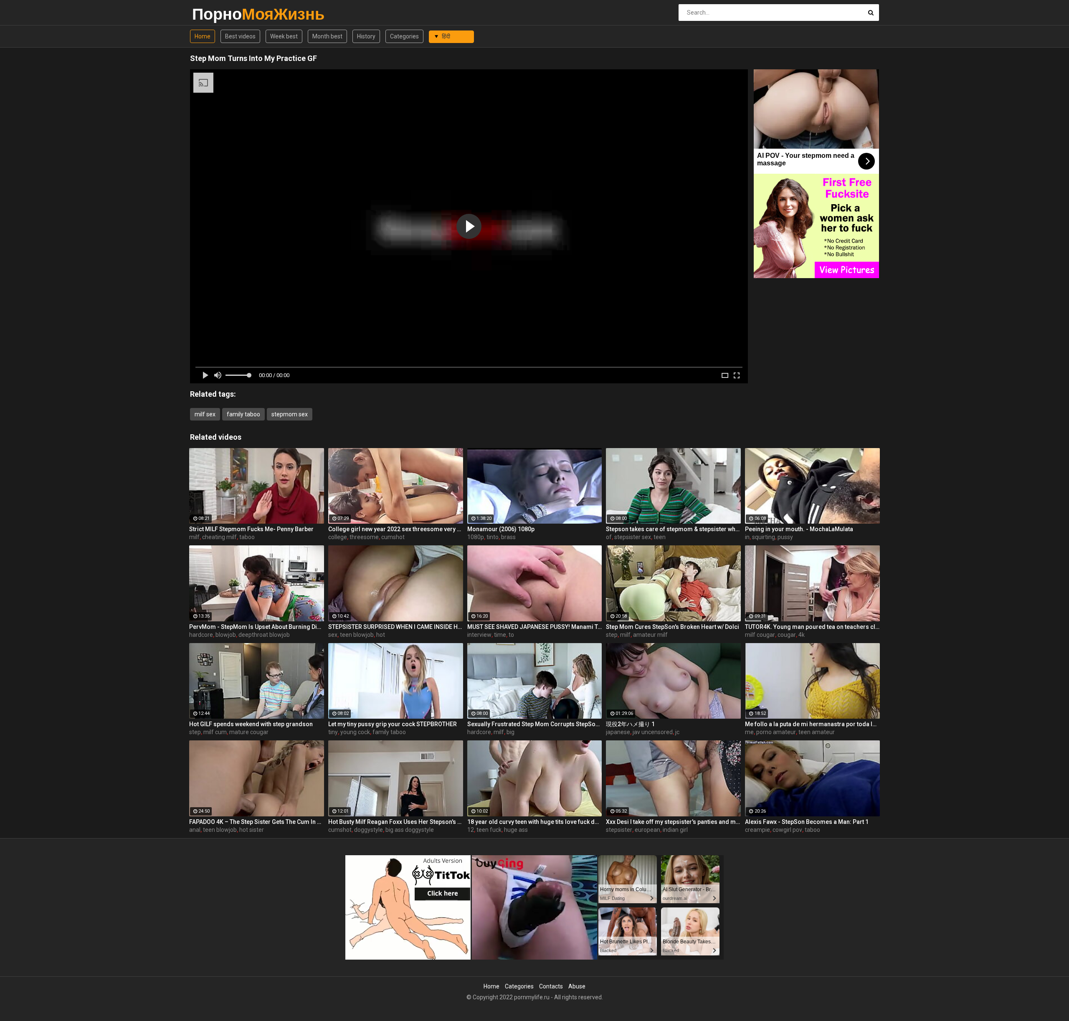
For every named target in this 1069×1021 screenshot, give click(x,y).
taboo (247, 537)
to (511, 634)
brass (508, 537)
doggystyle (368, 829)
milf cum (215, 732)
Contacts (551, 986)
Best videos (240, 36)
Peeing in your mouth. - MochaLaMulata (799, 529)
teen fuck (489, 829)
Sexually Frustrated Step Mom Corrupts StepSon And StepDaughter (534, 724)
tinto (492, 537)
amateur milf (650, 634)
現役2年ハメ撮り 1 (630, 724)
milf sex (205, 414)
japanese (618, 732)
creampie (757, 829)
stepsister (619, 829)
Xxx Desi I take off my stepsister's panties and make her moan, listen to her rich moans (673, 821)
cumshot (393, 537)
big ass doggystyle (409, 829)
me (749, 732)
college (337, 537)
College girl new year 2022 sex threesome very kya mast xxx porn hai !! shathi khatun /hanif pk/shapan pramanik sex (395, 529)
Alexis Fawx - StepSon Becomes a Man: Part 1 (807, 821)
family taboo (243, 414)
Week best (284, 36)
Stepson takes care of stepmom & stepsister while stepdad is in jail (673, 529)
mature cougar (249, 732)
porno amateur (776, 732)
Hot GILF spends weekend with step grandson (251, 724)
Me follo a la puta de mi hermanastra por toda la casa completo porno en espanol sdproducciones (812, 724)
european (647, 829)
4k (801, 634)
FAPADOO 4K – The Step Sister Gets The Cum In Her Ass (256, 821)
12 (470, 829)
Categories (404, 36)
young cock (355, 732)
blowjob (225, 634)
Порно (214, 14)
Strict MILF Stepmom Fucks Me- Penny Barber (251, 529)
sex (332, 634)
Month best (327, 36)
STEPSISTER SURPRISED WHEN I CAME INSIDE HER (395, 626)
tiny (333, 732)
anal (194, 829)
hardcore (201, 634)
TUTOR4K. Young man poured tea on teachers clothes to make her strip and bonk (812, 626)
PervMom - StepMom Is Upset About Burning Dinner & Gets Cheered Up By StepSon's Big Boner (256, 626)
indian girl (675, 829)
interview (479, 634)
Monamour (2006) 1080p (500, 529)
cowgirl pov (787, 829)
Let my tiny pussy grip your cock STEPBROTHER (392, 724)
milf (194, 537)
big (510, 732)
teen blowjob (357, 634)
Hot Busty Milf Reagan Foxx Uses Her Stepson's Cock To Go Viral (395, 821)
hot (380, 634)
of (609, 537)
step (612, 634)
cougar (787, 634)
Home (202, 36)
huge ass (516, 829)
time (500, 634)
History (366, 36)
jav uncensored (653, 732)
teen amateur (816, 732)
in (747, 537)
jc (677, 732)
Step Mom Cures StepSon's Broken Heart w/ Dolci (672, 626)
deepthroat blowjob (264, 634)
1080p (475, 537)
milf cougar (760, 634)
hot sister (251, 829)
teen (660, 537)
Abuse (576, 986)
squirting (763, 537)
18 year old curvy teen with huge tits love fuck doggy (534, 821)
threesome (364, 537)
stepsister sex (632, 537)
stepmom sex (289, 414)
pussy (785, 537)
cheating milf (219, 537)
